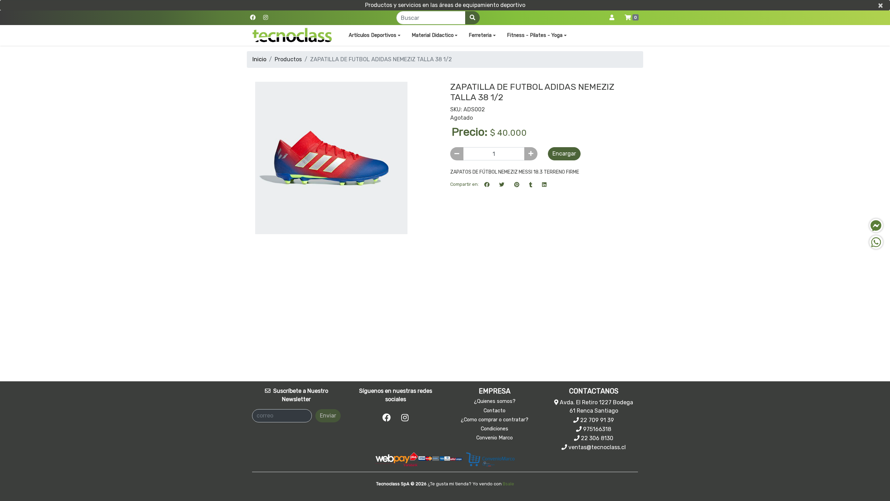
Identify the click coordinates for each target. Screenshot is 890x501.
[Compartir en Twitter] (502, 184)
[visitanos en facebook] (253, 17)
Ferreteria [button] (480, 35)
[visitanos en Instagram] (265, 17)
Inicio (259, 59)
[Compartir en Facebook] (487, 184)
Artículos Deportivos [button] (372, 35)
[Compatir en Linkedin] (544, 184)
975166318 (596, 429)
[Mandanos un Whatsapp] (876, 242)
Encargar (564, 153)
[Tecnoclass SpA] (292, 35)
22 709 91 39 (596, 420)
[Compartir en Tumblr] (530, 184)
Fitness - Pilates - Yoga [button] (535, 35)
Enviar (328, 415)
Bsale (508, 483)
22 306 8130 (596, 438)
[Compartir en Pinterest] (517, 184)
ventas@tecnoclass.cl (596, 447)
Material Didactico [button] (433, 35)
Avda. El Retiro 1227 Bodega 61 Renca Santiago (595, 406)
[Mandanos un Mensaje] (876, 225)
